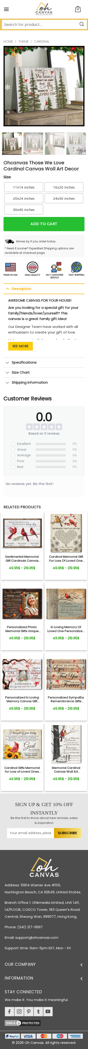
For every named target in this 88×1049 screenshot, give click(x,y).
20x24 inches (23, 198)
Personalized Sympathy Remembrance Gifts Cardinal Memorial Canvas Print (66, 700)
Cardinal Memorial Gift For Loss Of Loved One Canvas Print (66, 559)
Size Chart (21, 372)
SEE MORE (20, 346)
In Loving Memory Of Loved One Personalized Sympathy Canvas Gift (66, 629)
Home (8, 41)
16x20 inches (64, 187)
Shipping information (30, 382)
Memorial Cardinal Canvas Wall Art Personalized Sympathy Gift (66, 770)
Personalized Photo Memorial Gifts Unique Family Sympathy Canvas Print (22, 629)
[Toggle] (7, 288)
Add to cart (44, 224)
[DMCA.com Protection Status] (46, 1022)
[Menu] (6, 9)
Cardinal (42, 41)
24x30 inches (64, 198)
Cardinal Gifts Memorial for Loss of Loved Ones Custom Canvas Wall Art (22, 770)
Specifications (24, 362)
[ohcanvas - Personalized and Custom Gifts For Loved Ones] (44, 9)
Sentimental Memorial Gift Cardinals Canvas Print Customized (22, 559)
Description (21, 288)
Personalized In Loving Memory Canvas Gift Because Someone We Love (22, 700)
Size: (7, 177)
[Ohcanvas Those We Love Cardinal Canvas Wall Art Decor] (22, 533)
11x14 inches (23, 187)
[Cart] (78, 9)
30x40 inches (23, 209)
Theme (23, 41)
